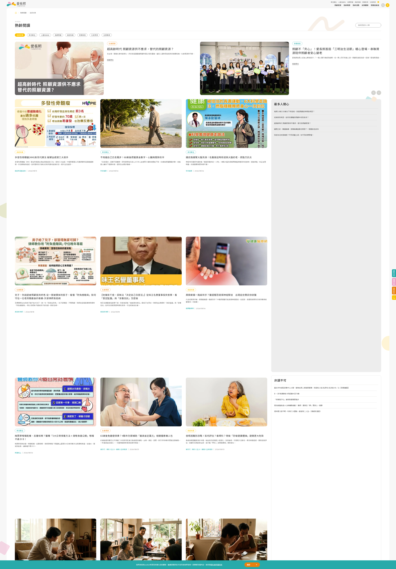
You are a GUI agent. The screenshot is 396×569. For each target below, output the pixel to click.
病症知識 (358, 2)
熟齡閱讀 (347, 5)
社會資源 (373, 2)
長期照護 (350, 2)
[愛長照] (16, 4)
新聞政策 (365, 2)
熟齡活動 (356, 5)
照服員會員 (375, 5)
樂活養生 (334, 2)
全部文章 (20, 35)
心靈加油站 (342, 2)
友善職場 (106, 35)
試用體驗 (365, 5)
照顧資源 (338, 5)
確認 (248, 564)
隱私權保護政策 (216, 564)
